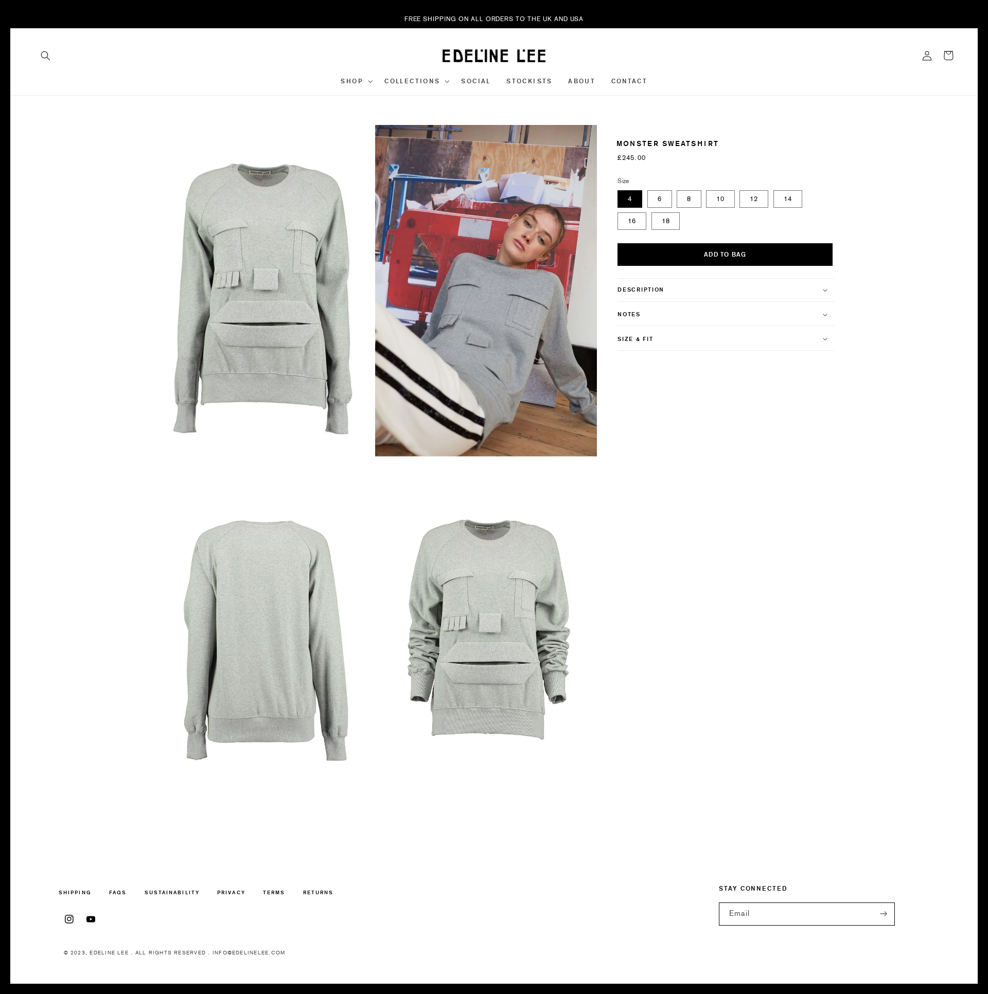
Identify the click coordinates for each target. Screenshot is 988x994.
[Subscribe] (884, 914)
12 (754, 199)
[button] (46, 55)
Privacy (231, 892)
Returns (318, 892)
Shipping (75, 893)
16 (632, 221)
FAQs (118, 892)
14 (788, 199)
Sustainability (172, 892)
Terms (274, 892)
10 (720, 199)
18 (666, 221)
